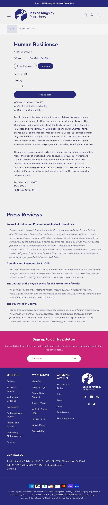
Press (59, 400)
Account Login (39, 387)
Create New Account (38, 395)
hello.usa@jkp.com (54, 465)
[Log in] (91, 15)
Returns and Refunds (13, 424)
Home (11, 28)
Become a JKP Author (64, 386)
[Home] (34, 15)
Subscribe (37, 358)
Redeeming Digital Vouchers (15, 434)
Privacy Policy (39, 419)
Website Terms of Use (39, 411)
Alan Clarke (35, 58)
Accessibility (38, 431)
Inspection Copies (12, 389)
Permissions (63, 412)
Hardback (45, 66)
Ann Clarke (46, 58)
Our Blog (11, 468)
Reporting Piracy (65, 418)
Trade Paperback (25, 66)
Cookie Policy (38, 425)
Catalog (11, 442)
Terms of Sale (39, 403)
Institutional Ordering (12, 399)
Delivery (11, 381)
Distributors (12, 407)
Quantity (18, 80)
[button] (9, 15)
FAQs (59, 406)
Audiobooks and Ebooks (15, 415)
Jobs (59, 394)
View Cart (37, 381)
